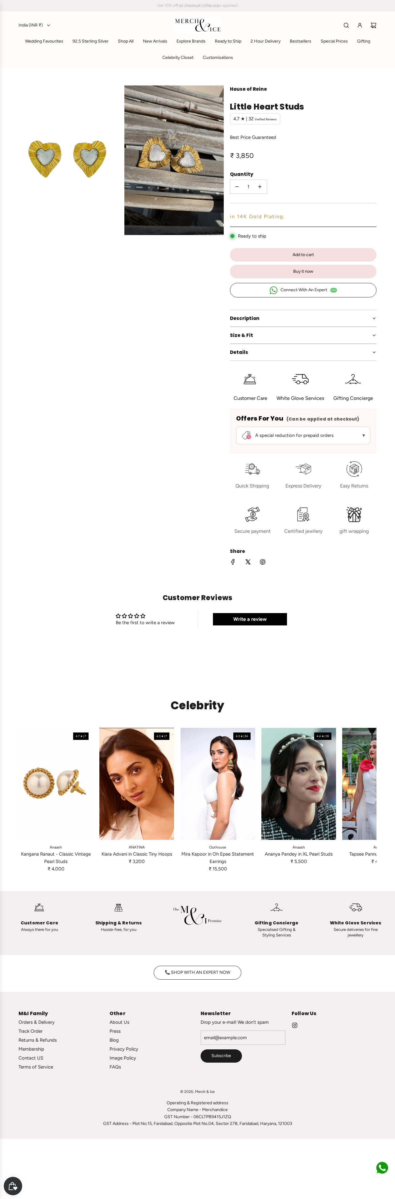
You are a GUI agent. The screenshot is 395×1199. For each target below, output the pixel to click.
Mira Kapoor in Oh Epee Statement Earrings (217, 857)
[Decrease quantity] (237, 186)
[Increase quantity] (260, 186)
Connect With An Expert (308, 289)
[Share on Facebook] (233, 563)
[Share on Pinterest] (262, 563)
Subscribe (221, 1055)
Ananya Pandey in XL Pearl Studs (299, 854)
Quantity (241, 174)
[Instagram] (294, 1025)
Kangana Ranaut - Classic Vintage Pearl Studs (56, 857)
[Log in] (360, 25)
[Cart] (373, 25)
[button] (25, 800)
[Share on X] (248, 563)
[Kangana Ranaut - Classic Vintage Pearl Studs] (56, 784)
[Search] (346, 25)
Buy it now (303, 271)
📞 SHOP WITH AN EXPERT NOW (197, 972)
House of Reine (248, 89)
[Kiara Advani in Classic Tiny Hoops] (136, 784)
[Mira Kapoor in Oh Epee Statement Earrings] (217, 784)
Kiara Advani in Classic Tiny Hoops (137, 854)
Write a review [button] (250, 619)
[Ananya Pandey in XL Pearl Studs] (298, 784)
